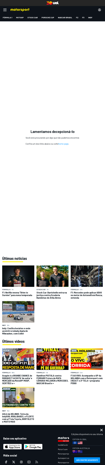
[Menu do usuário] (99, 10)
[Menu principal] (5, 10)
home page (63, 143)
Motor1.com (63, 449)
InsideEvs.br (63, 445)
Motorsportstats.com (67, 462)
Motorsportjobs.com (66, 454)
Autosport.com (64, 458)
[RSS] (36, 462)
